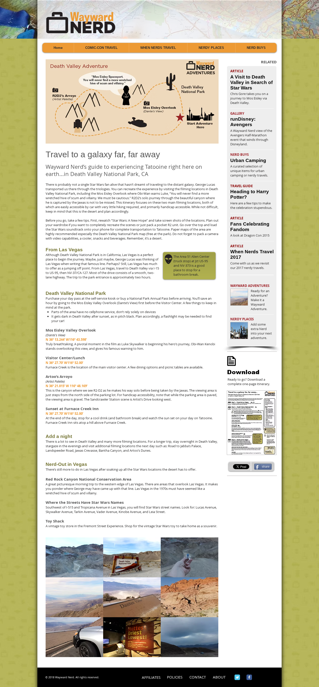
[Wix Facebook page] (249, 677)
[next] (209, 600)
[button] (74, 557)
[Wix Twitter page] (237, 677)
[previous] (55, 600)
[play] (207, 652)
